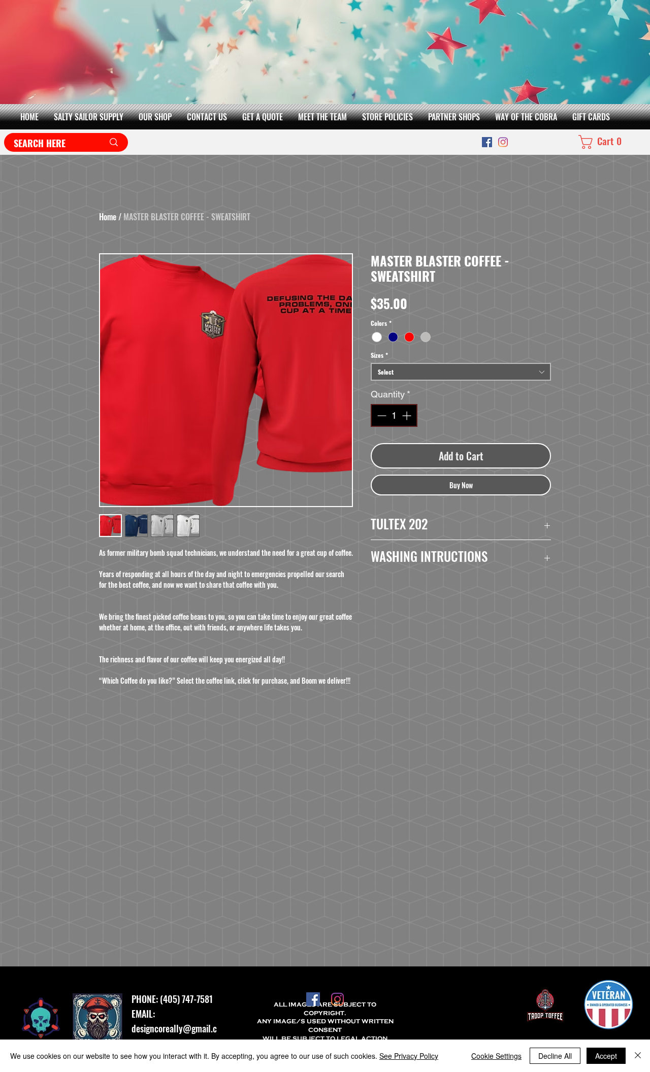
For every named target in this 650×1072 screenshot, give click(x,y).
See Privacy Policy (408, 1056)
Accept (606, 1056)
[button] (155, 116)
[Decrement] (380, 415)
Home (107, 217)
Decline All (555, 1056)
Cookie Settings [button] (496, 1056)
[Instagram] (503, 142)
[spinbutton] (394, 415)
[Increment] (407, 415)
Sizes (379, 355)
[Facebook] (487, 142)
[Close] (638, 1056)
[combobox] (461, 372)
